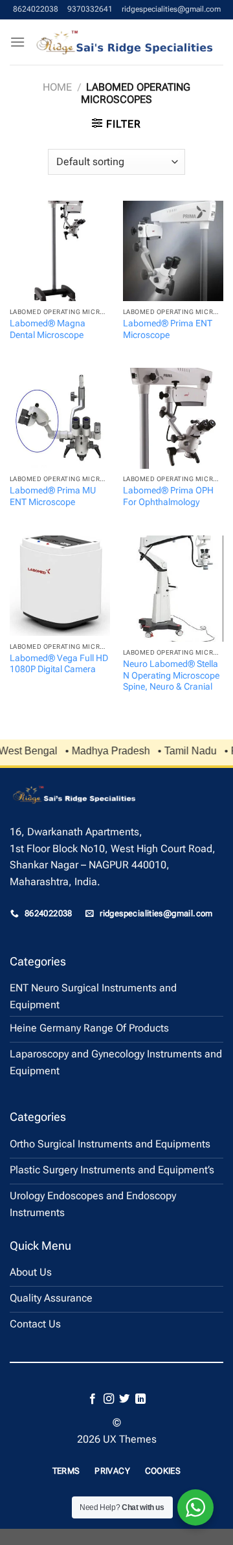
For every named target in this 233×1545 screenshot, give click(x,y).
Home (57, 87)
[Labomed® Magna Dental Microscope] (60, 251)
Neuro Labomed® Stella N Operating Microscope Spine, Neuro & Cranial (171, 675)
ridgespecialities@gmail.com (171, 9)
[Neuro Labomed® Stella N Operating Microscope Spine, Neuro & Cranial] (173, 589)
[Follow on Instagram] (109, 1399)
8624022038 (35, 9)
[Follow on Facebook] (92, 1399)
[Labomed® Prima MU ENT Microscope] (60, 418)
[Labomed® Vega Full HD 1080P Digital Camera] (60, 586)
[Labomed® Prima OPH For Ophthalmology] (173, 418)
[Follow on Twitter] (124, 1399)
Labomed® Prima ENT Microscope (167, 329)
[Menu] (17, 42)
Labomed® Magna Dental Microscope (47, 329)
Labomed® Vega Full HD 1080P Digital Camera (59, 664)
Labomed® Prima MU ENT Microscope (53, 496)
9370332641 (90, 9)
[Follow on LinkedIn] (140, 1399)
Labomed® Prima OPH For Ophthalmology (168, 496)
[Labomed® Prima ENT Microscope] (173, 251)
